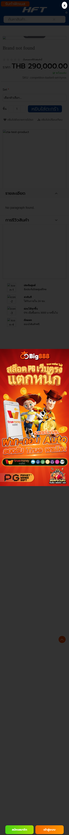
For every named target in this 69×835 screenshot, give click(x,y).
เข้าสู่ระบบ (50, 830)
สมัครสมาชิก (19, 830)
